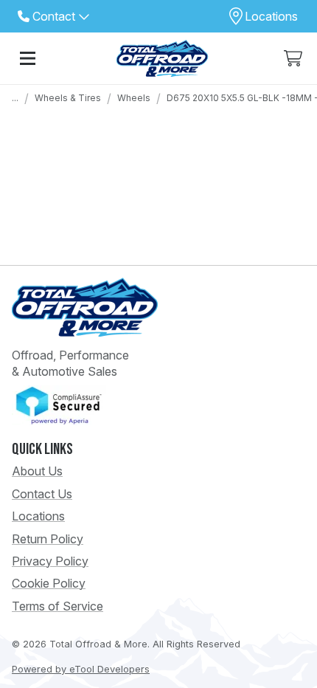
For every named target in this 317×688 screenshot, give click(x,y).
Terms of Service (57, 606)
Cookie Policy (49, 583)
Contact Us (42, 493)
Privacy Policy (50, 561)
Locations (38, 516)
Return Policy (47, 539)
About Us (37, 471)
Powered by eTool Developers (81, 669)
